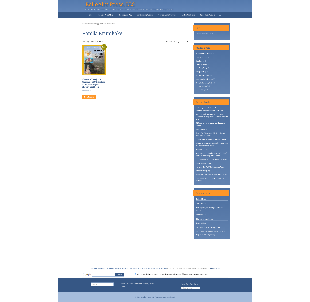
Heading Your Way (125, 15)
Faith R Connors (201, 65)
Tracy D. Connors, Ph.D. (204, 83)
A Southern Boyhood (203, 53)
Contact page (215, 268)
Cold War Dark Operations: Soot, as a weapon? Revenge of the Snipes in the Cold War (212, 116)
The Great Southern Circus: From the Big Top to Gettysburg (211, 233)
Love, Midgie (201, 223)
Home (90, 15)
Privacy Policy (148, 284)
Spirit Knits (201, 203)
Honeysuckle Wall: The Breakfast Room (210, 167)
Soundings (202, 90)
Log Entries (203, 86)
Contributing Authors (145, 15)
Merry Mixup (203, 68)
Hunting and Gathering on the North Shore (211, 139)
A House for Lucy (202, 149)
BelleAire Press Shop (105, 15)
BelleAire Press (201, 57)
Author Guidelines (188, 15)
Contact (124, 286)
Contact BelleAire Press (167, 15)
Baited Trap (201, 199)
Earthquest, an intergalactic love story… (209, 209)
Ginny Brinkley (201, 72)
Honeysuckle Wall (202, 75)
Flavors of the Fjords (204, 219)
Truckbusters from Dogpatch (208, 227)
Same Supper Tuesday (204, 163)
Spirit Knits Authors (207, 15)
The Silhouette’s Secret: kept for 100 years (211, 174)
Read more (89, 97)
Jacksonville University (204, 79)
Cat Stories (200, 61)
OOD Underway (201, 129)
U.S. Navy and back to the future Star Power (212, 159)
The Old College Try (203, 171)
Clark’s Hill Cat (202, 214)
